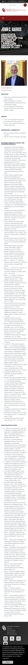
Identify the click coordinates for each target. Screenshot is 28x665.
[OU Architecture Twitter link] (12, 638)
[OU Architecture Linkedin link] (5, 638)
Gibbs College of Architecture (13, 626)
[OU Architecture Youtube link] (5, 643)
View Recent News (6, 90)
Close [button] (7, 662)
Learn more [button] (5, 658)
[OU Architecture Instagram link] (18, 638)
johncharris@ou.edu (6, 88)
